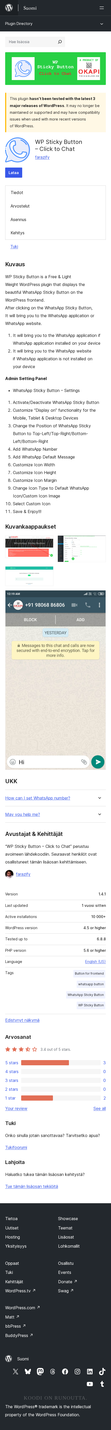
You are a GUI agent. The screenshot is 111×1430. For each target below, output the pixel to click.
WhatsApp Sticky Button (86, 995)
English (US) (95, 961)
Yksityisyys (16, 1246)
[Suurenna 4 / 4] (98, 597)
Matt (12, 1317)
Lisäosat (66, 1237)
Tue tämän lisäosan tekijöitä (31, 1186)
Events (64, 1272)
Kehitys (18, 232)
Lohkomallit (69, 1246)
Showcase (68, 1218)
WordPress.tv (20, 1290)
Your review (16, 1108)
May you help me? (22, 814)
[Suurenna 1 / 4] (46, 542)
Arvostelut (20, 206)
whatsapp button (91, 984)
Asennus (18, 219)
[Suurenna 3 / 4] (46, 573)
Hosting (12, 1237)
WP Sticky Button (91, 1005)
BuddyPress (19, 1335)
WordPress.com (22, 1307)
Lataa (14, 172)
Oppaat (12, 1263)
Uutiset (12, 1228)
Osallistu (66, 1263)
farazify (42, 157)
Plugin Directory (19, 23)
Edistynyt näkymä (22, 1020)
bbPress (15, 1326)
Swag (66, 1290)
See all (99, 1108)
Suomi (23, 1358)
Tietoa (11, 1218)
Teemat (65, 1228)
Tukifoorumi (16, 1147)
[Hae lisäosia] (60, 42)
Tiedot (17, 192)
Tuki (14, 246)
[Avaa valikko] (102, 8)
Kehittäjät (14, 1281)
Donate (67, 1281)
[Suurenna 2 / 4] (98, 542)
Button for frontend (89, 973)
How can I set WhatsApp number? (37, 798)
